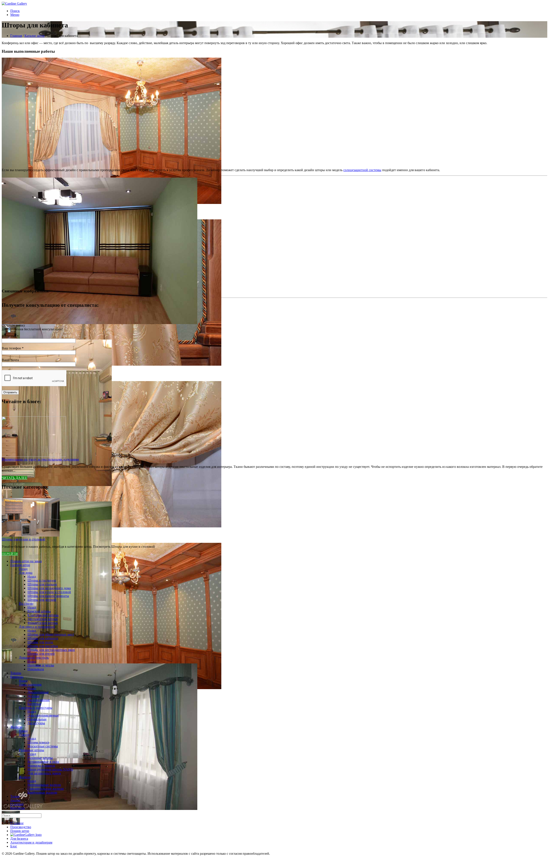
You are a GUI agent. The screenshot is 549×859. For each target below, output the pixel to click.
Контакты (17, 808)
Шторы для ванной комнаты (48, 596)
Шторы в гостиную (41, 580)
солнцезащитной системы (362, 170)
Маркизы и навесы (41, 765)
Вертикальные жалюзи (44, 785)
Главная (16, 35)
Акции (15, 800)
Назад (23, 569)
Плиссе (24, 734)
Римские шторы (39, 611)
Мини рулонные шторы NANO (50, 769)
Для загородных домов (44, 773)
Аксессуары (36, 723)
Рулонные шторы (31, 750)
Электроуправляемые (43, 715)
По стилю (26, 603)
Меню (14, 14)
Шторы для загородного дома (49, 588)
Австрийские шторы (42, 619)
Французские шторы (42, 623)
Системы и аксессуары (35, 707)
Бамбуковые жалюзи (42, 792)
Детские (33, 696)
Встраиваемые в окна (43, 761)
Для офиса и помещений (37, 627)
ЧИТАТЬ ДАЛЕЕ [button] (14, 478)
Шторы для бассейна (42, 646)
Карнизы (16, 677)
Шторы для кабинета (42, 638)
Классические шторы (43, 615)
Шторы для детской (41, 600)
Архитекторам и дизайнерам (31, 842)
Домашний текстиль (34, 657)
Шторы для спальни (42, 584)
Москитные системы (42, 746)
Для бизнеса (19, 838)
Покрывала (35, 669)
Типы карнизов (30, 684)
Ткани (15, 796)
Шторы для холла (40, 642)
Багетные (34, 704)
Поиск (15, 11)
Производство (20, 827)
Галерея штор (20, 565)
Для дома (25, 573)
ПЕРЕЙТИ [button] (10, 554)
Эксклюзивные (38, 700)
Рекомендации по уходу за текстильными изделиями (40, 459)
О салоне (17, 804)
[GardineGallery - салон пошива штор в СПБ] (26, 835)
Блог (13, 846)
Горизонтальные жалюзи (45, 788)
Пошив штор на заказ (26, 561)
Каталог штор (34, 35)
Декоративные (38, 692)
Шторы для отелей (41, 653)
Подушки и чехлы (40, 665)
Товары (15, 673)
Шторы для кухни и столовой (23, 539)
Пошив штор (19, 831)
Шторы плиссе (38, 742)
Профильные (37, 719)
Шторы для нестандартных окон (51, 650)
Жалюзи (16, 727)
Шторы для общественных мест (50, 634)
